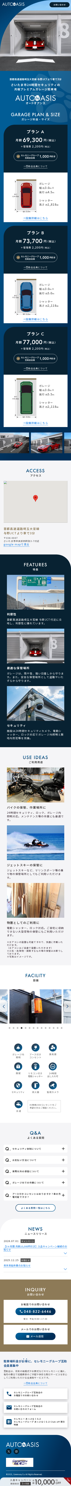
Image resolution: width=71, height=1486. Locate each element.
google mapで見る (16, 544)
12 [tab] (53, 1028)
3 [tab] (17, 1028)
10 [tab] (45, 1028)
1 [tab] (9, 1028)
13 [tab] (57, 1028)
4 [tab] (21, 1028)
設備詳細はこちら (37, 218)
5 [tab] (25, 1028)
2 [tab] (13, 1028)
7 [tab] (33, 1028)
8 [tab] (37, 1028)
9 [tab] (41, 1028)
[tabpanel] (35, 1006)
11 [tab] (49, 1028)
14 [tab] (61, 1028)
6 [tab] (29, 1028)
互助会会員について (37, 166)
